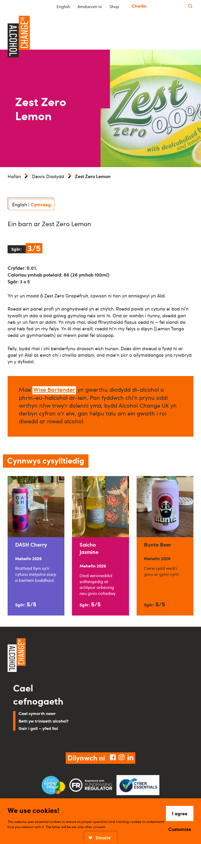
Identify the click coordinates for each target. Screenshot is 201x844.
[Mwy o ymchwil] (190, 6)
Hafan (14, 176)
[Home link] (52, 655)
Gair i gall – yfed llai (38, 728)
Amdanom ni (89, 6)
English (63, 6)
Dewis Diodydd (48, 176)
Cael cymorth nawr (37, 713)
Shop (114, 6)
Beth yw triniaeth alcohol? (44, 721)
